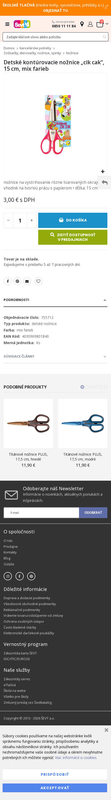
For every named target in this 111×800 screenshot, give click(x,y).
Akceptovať (55, 787)
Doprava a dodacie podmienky (27, 598)
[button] (102, 171)
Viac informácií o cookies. (76, 757)
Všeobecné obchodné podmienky (30, 604)
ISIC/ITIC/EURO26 (17, 659)
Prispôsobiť (55, 774)
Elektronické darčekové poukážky (29, 633)
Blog (7, 558)
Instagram (8, 576)
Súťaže (9, 564)
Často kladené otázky (20, 627)
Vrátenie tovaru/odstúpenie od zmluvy (33, 615)
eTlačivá (10, 685)
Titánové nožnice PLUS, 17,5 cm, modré (82, 457)
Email (27, 281)
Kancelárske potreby (35, 48)
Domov (9, 48)
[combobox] (55, 36)
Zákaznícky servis (17, 679)
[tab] (55, 300)
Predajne (11, 546)
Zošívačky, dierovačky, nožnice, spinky (32, 53)
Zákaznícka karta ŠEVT (20, 653)
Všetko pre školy (16, 696)
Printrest (17, 281)
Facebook (8, 281)
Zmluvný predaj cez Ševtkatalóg (28, 702)
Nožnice (72, 53)
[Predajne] (82, 24)
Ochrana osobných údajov (24, 621)
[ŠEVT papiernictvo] (22, 24)
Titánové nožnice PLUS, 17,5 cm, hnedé (28, 457)
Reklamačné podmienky (22, 610)
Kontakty (10, 552)
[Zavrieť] (105, 730)
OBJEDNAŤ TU (55, 10)
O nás (8, 540)
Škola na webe (15, 690)
